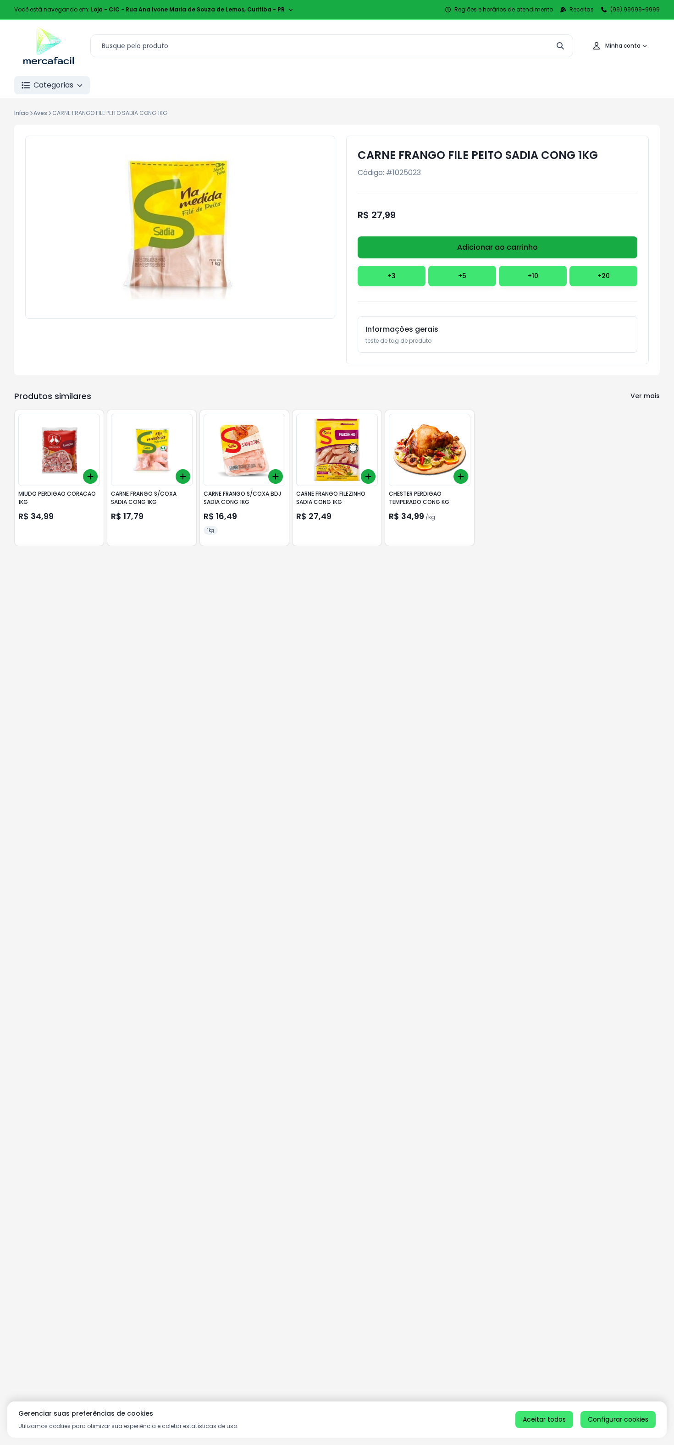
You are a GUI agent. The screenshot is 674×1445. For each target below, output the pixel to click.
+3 (391, 275)
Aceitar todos (544, 1419)
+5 (462, 275)
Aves (40, 113)
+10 (533, 275)
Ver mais (645, 395)
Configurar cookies (618, 1419)
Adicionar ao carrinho (497, 247)
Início (21, 113)
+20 (603, 275)
